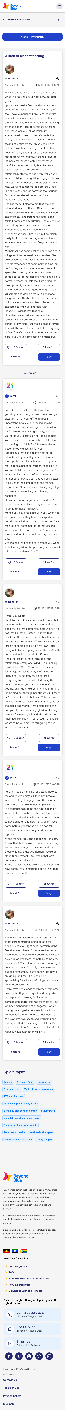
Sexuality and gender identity (20, 1110)
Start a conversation (32, 36)
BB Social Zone (24, 1082)
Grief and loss (12, 1089)
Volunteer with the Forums (25, 1290)
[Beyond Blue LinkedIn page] (49, 1357)
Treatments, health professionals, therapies (28, 1132)
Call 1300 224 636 (30, 1313)
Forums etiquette (19, 1284)
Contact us (10, 1379)
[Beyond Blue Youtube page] (19, 1357)
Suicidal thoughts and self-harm (22, 1118)
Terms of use (11, 1387)
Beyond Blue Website (17, 1177)
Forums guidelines (20, 1266)
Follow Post (49, 347)
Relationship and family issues (21, 1103)
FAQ (11, 1272)
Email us (23, 1341)
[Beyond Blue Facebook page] (9, 1357)
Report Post (16, 356)
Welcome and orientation (18, 1139)
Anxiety (8, 1082)
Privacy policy (12, 1396)
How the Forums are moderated (29, 1278)
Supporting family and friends (20, 1125)
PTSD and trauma (13, 1096)
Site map (8, 1403)
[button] (8, 347)
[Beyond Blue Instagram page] (29, 1357)
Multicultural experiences (38, 1089)
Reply (49, 356)
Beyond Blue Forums (13, 6)
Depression (44, 1082)
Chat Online (26, 1327)
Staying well (48, 1110)
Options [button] (60, 20)
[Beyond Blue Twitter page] (39, 1357)
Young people (44, 1139)
